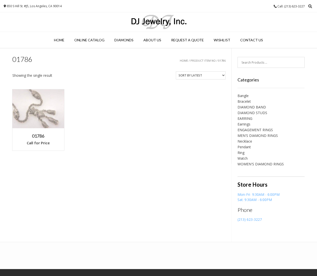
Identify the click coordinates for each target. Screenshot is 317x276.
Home (59, 40)
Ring (241, 152)
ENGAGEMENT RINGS (255, 129)
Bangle (243, 95)
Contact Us (251, 40)
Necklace (245, 141)
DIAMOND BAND (252, 107)
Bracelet (244, 101)
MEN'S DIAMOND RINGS (258, 135)
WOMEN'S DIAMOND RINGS (261, 164)
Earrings (244, 124)
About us (152, 40)
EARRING (245, 118)
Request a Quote (187, 40)
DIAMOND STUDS (252, 112)
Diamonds (123, 40)
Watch (243, 158)
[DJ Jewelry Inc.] (158, 22)
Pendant (244, 147)
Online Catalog (89, 40)
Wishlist (222, 40)
